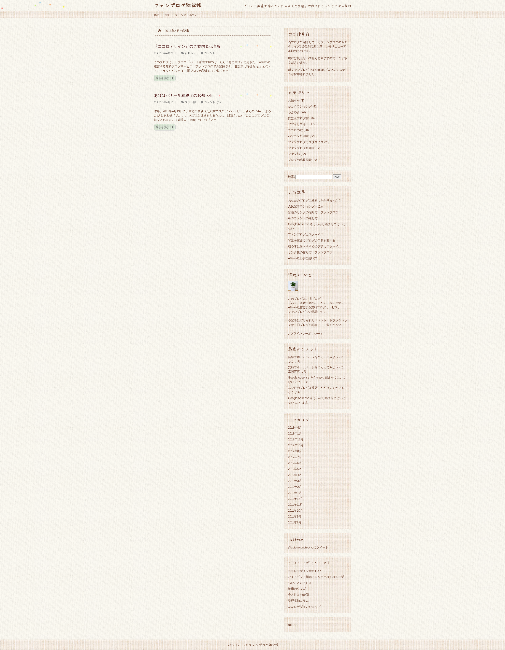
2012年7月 (295, 457)
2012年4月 (295, 475)
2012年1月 (295, 492)
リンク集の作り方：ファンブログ (310, 252)
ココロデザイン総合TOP (304, 571)
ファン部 (190, 102)
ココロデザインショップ (304, 606)
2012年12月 (295, 439)
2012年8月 (295, 451)
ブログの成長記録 (300, 159)
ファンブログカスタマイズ (306, 142)
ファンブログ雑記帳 (178, 4)
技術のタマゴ (297, 588)
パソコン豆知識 (298, 136)
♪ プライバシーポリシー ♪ (305, 333)
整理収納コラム (298, 600)
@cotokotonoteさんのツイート (308, 547)
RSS (294, 625)
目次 (167, 15)
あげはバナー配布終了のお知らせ (183, 95)
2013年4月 (295, 427)
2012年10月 (295, 445)
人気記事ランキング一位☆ (306, 206)
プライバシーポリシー (187, 15)
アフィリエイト (298, 124)
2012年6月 (295, 463)
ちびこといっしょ (300, 582)
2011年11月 (295, 504)
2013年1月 (295, 433)
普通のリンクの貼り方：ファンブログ (313, 212)
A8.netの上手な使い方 (302, 258)
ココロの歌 (295, 130)
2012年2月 (295, 486)
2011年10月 (295, 510)
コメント (209, 53)
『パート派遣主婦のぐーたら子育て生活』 (316, 303)
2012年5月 (295, 469)
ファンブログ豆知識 (301, 148)
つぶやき (294, 112)
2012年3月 (295, 480)
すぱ (301, 402)
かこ (301, 381)
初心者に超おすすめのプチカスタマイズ (314, 246)
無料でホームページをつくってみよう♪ (314, 357)
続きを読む (163, 78)
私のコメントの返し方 (303, 218)
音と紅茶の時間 (298, 594)
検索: (291, 176)
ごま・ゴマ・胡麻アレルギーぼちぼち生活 (316, 576)
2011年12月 (295, 498)
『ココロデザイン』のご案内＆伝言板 (187, 46)
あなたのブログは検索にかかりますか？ (314, 200)
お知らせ (190, 53)
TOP (156, 15)
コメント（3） (213, 102)
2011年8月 (294, 522)
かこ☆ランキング (300, 106)
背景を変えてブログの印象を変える (311, 240)
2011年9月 (294, 516)
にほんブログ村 (298, 118)
